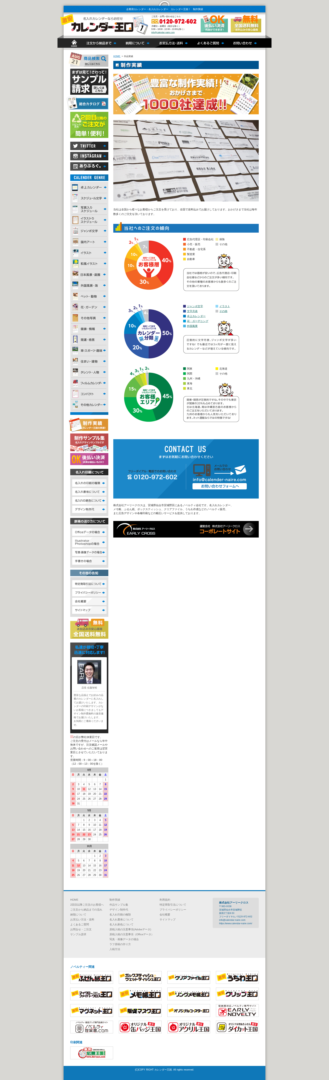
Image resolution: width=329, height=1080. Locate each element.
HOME (74, 899)
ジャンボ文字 (195, 306)
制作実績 (114, 899)
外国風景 (192, 326)
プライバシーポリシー (173, 909)
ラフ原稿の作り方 (120, 944)
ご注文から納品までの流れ (86, 909)
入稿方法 (114, 949)
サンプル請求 (78, 934)
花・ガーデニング (197, 321)
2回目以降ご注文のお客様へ (87, 904)
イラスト (224, 306)
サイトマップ (168, 919)
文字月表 (192, 311)
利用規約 (165, 899)
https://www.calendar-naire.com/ (235, 923)
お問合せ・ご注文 (81, 929)
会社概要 (165, 914)
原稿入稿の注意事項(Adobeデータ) (130, 929)
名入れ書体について (121, 919)
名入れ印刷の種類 (120, 914)
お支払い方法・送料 (82, 919)
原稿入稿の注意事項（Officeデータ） (131, 934)
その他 (223, 311)
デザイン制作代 (118, 909)
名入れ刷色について (121, 924)
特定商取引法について (173, 904)
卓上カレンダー (196, 316)
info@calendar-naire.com (163, 32)
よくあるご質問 (79, 924)
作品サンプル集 (118, 904)
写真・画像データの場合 (124, 939)
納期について (78, 914)
